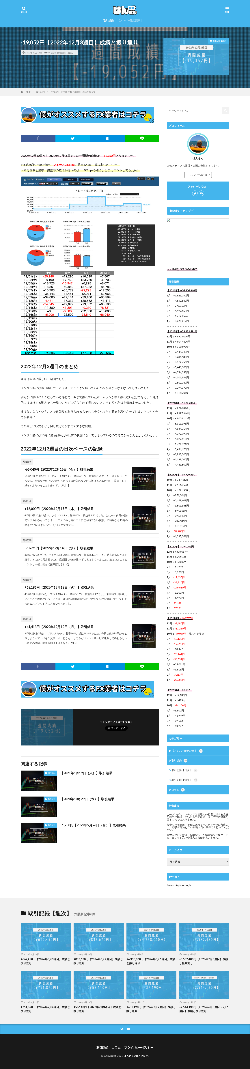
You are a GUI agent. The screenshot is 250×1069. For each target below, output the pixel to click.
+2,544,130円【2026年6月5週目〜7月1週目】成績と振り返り (204, 1009)
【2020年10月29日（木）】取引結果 (87, 799)
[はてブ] (107, 138)
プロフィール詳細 (199, 174)
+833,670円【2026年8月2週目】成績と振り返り (98, 961)
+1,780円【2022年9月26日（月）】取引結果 (93, 825)
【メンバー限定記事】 (130, 20)
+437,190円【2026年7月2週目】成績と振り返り (151, 1009)
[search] (225, 110)
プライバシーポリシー (139, 1047)
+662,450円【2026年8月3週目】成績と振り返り (45, 961)
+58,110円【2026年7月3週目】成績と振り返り (97, 1009)
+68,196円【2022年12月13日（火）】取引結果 (59, 587)
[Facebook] (38, 138)
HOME (27, 92)
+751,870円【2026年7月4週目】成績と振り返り (45, 1009)
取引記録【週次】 (65, 52)
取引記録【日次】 (184, 770)
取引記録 (108, 20)
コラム (177, 789)
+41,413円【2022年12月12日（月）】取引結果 (59, 627)
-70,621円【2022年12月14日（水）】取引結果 (59, 548)
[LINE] (142, 138)
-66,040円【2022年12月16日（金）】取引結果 (59, 469)
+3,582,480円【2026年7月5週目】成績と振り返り (203, 961)
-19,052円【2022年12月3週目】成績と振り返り (74, 92)
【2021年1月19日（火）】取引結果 (86, 773)
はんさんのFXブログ (136, 1055)
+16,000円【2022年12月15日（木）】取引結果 (59, 509)
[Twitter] (72, 138)
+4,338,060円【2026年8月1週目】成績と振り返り (150, 961)
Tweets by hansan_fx (179, 885)
